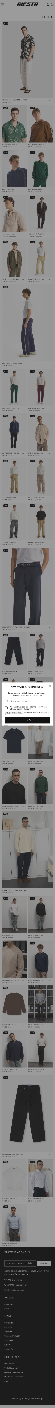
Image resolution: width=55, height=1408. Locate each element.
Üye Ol (27, 720)
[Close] (49, 686)
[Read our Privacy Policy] (48, 713)
